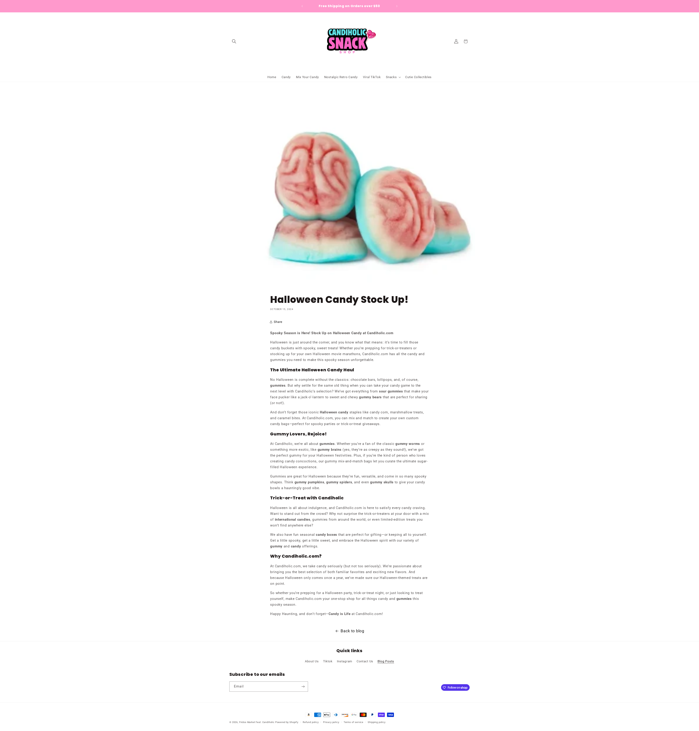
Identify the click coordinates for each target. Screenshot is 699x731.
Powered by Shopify (286, 722)
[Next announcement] (397, 6)
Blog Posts (386, 661)
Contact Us (365, 661)
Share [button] (278, 322)
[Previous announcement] (302, 6)
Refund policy (311, 722)
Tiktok (328, 661)
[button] (234, 41)
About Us (312, 661)
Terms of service (353, 722)
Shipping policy (377, 722)
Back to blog (352, 631)
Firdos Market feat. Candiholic (257, 722)
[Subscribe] (303, 686)
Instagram (344, 661)
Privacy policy (331, 722)
